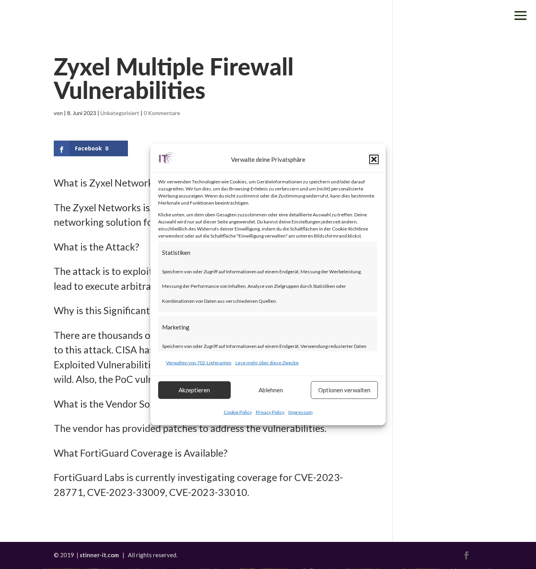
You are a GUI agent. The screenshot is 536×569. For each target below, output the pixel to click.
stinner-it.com (99, 554)
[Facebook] (466, 556)
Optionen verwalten (344, 389)
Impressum (300, 412)
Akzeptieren (194, 389)
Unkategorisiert (119, 113)
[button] (374, 159)
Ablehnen (271, 389)
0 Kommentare (162, 113)
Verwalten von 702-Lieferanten (199, 363)
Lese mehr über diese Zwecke (267, 363)
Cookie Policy (238, 412)
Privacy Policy (270, 412)
